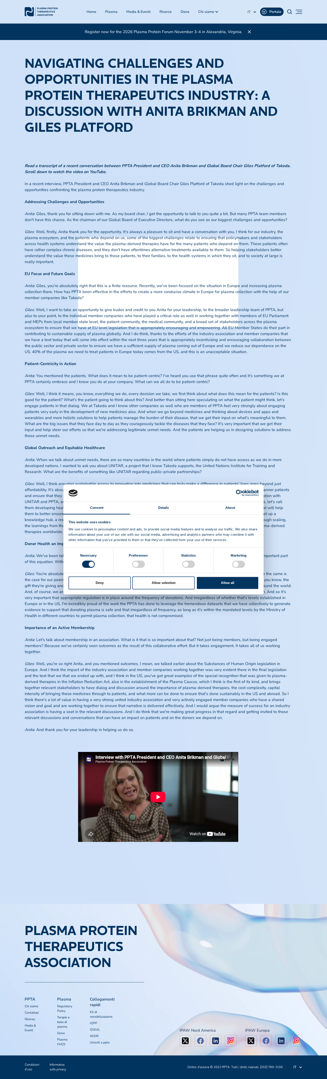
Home (91, 11)
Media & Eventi (138, 11)
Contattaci (32, 1013)
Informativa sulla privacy (58, 1067)
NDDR (94, 1036)
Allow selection (164, 583)
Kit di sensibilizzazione (101, 1014)
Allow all (227, 583)
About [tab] (230, 508)
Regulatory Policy (64, 1008)
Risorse (165, 11)
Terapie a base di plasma (63, 1022)
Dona (185, 11)
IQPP (93, 1023)
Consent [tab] (96, 508)
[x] (185, 1041)
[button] (208, 11)
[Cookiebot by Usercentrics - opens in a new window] (239, 493)
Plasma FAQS (62, 1041)
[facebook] (200, 1041)
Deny (100, 583)
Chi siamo (31, 1006)
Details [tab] (163, 508)
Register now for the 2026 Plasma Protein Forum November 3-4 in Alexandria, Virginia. (163, 31)
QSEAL (95, 1029)
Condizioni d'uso (32, 1067)
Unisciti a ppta (99, 1042)
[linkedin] (215, 1041)
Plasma (111, 11)
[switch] (138, 564)
